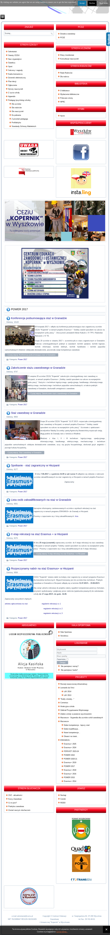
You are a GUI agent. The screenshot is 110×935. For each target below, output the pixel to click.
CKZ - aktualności (15, 795)
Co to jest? (12, 803)
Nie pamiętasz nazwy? (69, 666)
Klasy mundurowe (67, 55)
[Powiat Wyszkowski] (81, 830)
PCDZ (62, 38)
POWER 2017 (69, 766)
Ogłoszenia (12, 85)
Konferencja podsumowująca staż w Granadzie (39, 318)
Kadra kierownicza (15, 74)
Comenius (64, 703)
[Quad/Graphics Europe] (81, 849)
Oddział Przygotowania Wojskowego (74, 710)
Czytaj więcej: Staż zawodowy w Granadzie (24, 453)
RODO (62, 803)
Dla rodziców (17, 108)
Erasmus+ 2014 (70, 781)
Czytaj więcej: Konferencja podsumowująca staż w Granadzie (31, 355)
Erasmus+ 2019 (70, 762)
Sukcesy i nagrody (15, 70)
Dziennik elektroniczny (17, 78)
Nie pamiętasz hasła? (69, 670)
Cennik (63, 799)
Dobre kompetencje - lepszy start (77, 725)
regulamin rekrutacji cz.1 (51, 604)
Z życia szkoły (14, 93)
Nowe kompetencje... (72, 733)
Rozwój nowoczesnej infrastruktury (73, 684)
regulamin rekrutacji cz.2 (53, 609)
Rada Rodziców (66, 73)
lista (76, 516)
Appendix (11, 96)
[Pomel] (81, 863)
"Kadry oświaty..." (67, 699)
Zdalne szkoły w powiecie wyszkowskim (76, 714)
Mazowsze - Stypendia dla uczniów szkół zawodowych (81, 718)
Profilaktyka (16, 123)
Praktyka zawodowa (16, 806)
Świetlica (11, 63)
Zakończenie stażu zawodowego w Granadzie (38, 367)
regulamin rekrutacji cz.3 (53, 613)
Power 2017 (22, 359)
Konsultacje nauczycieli (69, 59)
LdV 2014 (67, 691)
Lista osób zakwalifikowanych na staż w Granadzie (41, 499)
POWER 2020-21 (70, 759)
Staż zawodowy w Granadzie (28, 412)
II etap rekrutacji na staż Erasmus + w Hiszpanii (39, 534)
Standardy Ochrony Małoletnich (24, 126)
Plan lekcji (12, 81)
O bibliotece (64, 91)
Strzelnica (64, 636)
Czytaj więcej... (62, 932)
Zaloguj (62, 662)
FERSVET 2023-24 (71, 751)
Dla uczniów (16, 104)
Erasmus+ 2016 (70, 774)
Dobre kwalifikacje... (72, 729)
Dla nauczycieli (17, 111)
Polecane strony (66, 98)
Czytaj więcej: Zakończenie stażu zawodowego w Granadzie (53, 394)
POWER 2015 (69, 777)
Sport (10, 66)
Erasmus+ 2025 (70, 744)
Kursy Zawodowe (15, 799)
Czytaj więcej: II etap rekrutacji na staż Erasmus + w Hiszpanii (60, 554)
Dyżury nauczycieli (15, 89)
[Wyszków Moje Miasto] (81, 136)
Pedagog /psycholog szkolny (19, 100)
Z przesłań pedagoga (20, 119)
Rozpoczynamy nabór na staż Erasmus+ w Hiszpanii (42, 568)
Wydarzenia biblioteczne (69, 94)
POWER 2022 (69, 755)
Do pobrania (16, 115)
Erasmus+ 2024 (70, 747)
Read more (104, 3)
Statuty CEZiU (13, 55)
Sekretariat (12, 52)
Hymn (62, 116)
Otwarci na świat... (71, 736)
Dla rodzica (64, 77)
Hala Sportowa (66, 632)
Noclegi (63, 795)
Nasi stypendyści (15, 59)
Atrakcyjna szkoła (67, 706)
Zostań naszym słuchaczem (19, 810)
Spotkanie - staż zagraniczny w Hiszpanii (35, 465)
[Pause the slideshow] (97, 221)
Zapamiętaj (61, 659)
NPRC (62, 102)
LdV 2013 (67, 695)
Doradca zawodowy (67, 34)
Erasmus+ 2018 (70, 770)
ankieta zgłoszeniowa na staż (16, 604)
